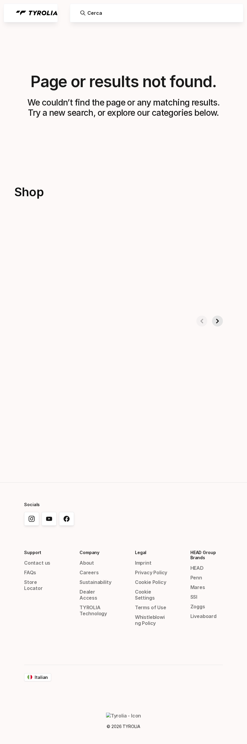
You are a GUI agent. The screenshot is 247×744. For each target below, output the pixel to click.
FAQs (30, 572)
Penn (196, 578)
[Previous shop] (201, 321)
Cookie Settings (145, 595)
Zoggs (197, 607)
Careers (89, 572)
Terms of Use (150, 607)
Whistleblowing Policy (150, 620)
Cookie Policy (150, 582)
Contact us (37, 563)
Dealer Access (88, 595)
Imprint (143, 563)
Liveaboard (203, 616)
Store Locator (33, 585)
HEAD (197, 568)
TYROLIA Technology (93, 610)
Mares (197, 587)
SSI (193, 597)
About (87, 563)
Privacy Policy (151, 572)
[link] (31, 519)
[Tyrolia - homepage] (37, 13)
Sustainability (95, 582)
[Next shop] (217, 321)
